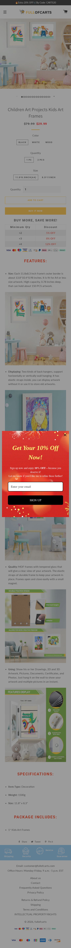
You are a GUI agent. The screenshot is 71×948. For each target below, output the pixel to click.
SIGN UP (35, 500)
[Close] (65, 435)
